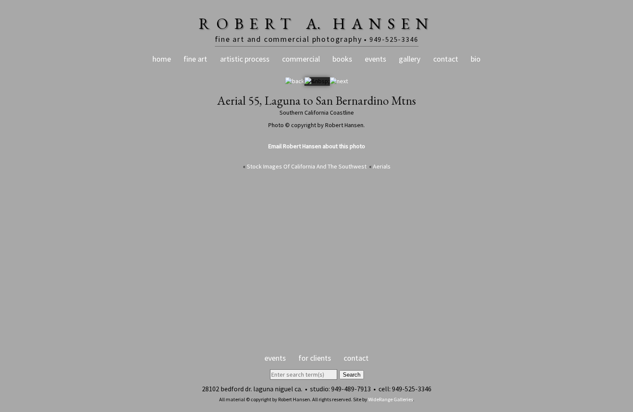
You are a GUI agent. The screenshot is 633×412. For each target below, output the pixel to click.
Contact (445, 59)
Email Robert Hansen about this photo (316, 146)
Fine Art (195, 59)
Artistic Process (245, 59)
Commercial (301, 59)
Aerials (382, 166)
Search (351, 374)
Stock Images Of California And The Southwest (306, 166)
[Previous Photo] (294, 81)
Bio (476, 59)
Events (375, 59)
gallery (409, 59)
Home (161, 59)
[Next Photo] (339, 81)
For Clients (314, 358)
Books (342, 59)
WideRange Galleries (390, 399)
